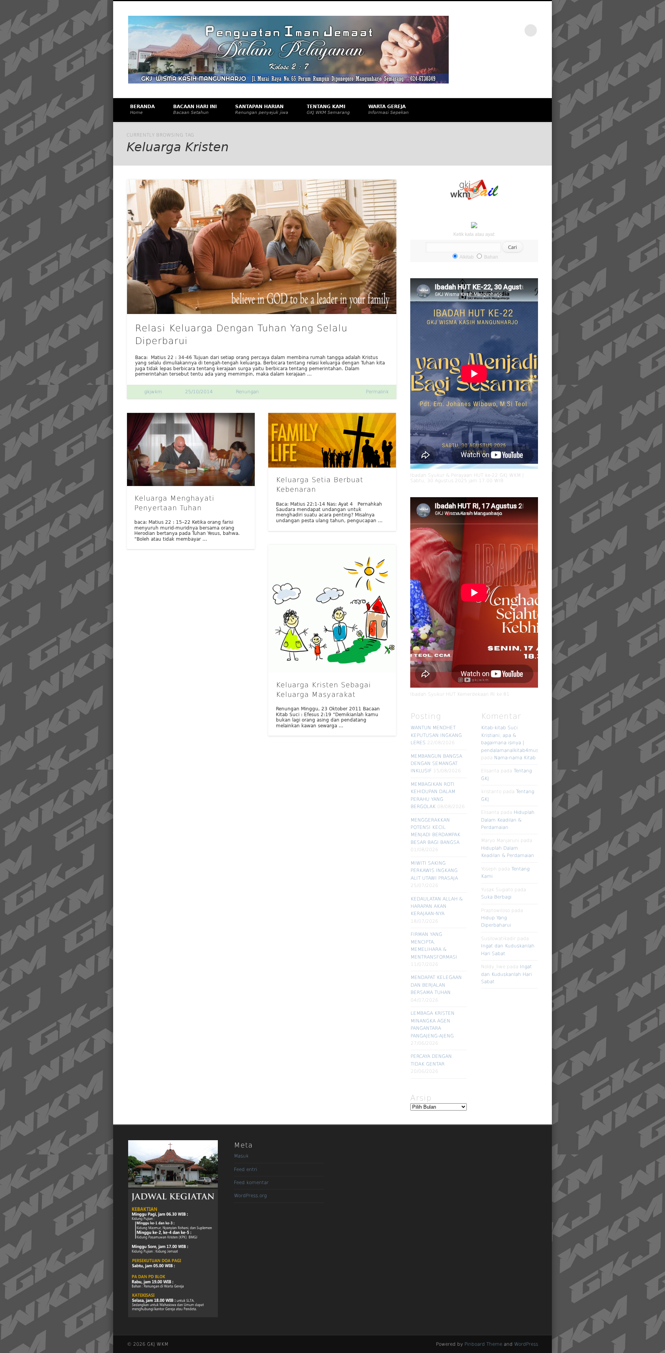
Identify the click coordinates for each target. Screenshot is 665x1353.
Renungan (247, 391)
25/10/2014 (199, 391)
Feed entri (245, 1169)
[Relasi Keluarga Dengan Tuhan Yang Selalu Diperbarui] (261, 247)
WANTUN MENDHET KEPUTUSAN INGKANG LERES (436, 735)
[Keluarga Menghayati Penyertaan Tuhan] (191, 449)
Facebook (499, 30)
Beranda (142, 109)
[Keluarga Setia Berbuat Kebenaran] (332, 440)
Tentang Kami (328, 109)
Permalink (377, 391)
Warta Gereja (388, 109)
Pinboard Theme (483, 1344)
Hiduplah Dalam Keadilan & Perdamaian (508, 820)
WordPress (526, 1344)
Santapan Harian (261, 109)
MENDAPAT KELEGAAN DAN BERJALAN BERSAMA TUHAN (436, 985)
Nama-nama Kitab (515, 757)
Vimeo (515, 30)
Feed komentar (251, 1182)
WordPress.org (250, 1195)
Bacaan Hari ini (195, 109)
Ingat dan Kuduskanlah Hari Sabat (506, 974)
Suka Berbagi (496, 897)
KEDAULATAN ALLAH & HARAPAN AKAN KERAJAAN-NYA (437, 906)
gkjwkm (153, 391)
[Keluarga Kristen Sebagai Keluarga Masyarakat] (332, 609)
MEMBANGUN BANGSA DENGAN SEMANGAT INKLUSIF (436, 763)
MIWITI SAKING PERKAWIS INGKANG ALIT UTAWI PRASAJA (434, 870)
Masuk (241, 1156)
